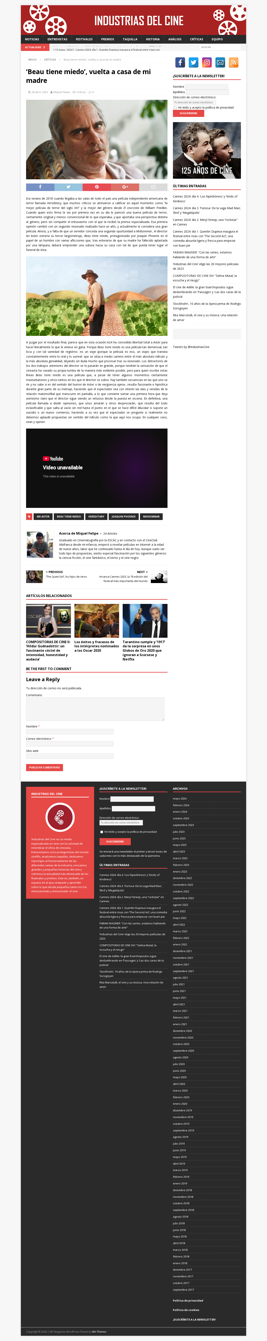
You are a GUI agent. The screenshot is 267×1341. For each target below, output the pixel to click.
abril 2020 (179, 1084)
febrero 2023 (181, 865)
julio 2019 (179, 1143)
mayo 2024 (179, 798)
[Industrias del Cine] (133, 32)
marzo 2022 (180, 931)
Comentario (34, 695)
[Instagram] (207, 62)
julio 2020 (179, 1064)
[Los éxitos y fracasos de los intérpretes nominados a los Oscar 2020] (96, 621)
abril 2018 (179, 1243)
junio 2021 (179, 991)
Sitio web (32, 751)
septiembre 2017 (183, 1290)
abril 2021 (179, 1004)
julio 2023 (179, 832)
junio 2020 (179, 1071)
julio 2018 (179, 1223)
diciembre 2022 (182, 878)
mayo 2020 (179, 1077)
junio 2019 (179, 1150)
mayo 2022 (179, 918)
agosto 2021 (180, 977)
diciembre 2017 (182, 1269)
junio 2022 (179, 911)
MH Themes (99, 1331)
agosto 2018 (180, 1216)
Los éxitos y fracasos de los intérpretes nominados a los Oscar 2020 (96, 646)
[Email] (220, 62)
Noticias (32, 39)
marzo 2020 (180, 1090)
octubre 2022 (181, 891)
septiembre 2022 (183, 898)
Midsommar (151, 516)
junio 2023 (179, 838)
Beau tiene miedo (69, 516)
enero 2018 (180, 1263)
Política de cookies (186, 1310)
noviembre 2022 (183, 885)
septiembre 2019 (183, 1130)
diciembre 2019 (182, 1110)
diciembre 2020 (182, 1031)
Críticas (196, 39)
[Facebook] (180, 62)
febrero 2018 (181, 1256)
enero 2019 (180, 1183)
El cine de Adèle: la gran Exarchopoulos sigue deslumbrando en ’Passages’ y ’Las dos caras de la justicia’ (207, 292)
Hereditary (96, 516)
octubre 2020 (181, 1044)
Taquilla (130, 39)
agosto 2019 (180, 1137)
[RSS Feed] (233, 62)
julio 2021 (179, 984)
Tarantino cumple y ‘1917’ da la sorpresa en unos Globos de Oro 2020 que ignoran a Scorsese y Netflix (144, 651)
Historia (153, 39)
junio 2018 (179, 1230)
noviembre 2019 (183, 1117)
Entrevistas (57, 39)
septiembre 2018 (183, 1210)
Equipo (217, 39)
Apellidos (179, 92)
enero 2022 (180, 944)
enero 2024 (180, 811)
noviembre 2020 (183, 1037)
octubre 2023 (181, 818)
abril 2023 (179, 851)
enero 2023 (180, 871)
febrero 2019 (181, 1177)
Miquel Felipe (61, 92)
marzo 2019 (180, 1170)
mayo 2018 (179, 1236)
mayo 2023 (179, 845)
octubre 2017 (181, 1283)
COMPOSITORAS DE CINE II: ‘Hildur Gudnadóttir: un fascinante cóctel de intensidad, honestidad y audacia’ (48, 651)
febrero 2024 (181, 805)
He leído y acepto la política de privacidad (206, 107)
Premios (107, 39)
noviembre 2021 (183, 958)
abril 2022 (179, 924)
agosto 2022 (180, 905)
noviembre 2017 (183, 1276)
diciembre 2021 (182, 951)
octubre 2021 (181, 964)
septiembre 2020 (183, 1051)
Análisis (174, 39)
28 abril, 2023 (39, 92)
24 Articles (110, 533)
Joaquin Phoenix (124, 516)
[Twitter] (193, 62)
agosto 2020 (180, 1057)
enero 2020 (180, 1104)
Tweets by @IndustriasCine (191, 347)
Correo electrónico (39, 739)
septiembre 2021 (183, 971)
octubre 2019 (181, 1124)
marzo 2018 (180, 1250)
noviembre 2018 (183, 1197)
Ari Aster (43, 516)
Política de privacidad (188, 1300)
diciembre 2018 (182, 1190)
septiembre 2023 (183, 825)
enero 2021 (180, 1024)
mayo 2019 (179, 1157)
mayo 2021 (179, 997)
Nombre (32, 726)
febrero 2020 (181, 1097)
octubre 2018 (181, 1203)
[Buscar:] (220, 47)
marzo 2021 (180, 1011)
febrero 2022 (181, 938)
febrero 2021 (181, 1017)
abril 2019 (179, 1163)
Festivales (84, 39)
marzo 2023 (180, 858)
